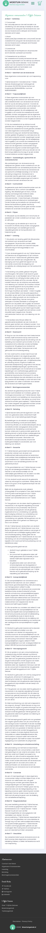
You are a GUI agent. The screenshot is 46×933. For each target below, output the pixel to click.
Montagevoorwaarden (10, 875)
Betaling (5, 872)
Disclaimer (17, 921)
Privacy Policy (27, 921)
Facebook (7, 886)
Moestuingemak (8, 908)
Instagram (7, 892)
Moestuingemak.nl (29, 927)
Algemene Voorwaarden (11, 866)
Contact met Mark (9, 864)
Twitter (6, 889)
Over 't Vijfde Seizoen (10, 905)
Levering (5, 869)
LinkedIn (6, 894)
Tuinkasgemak (7, 911)
